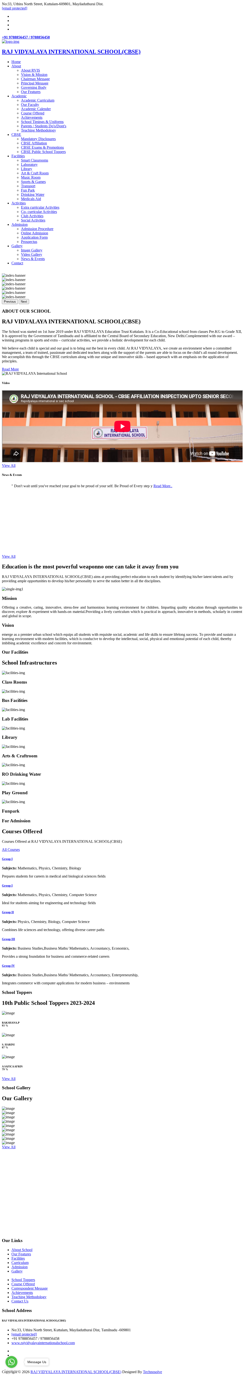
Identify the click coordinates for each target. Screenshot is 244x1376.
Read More (10, 369)
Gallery (17, 246)
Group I (7, 859)
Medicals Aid (31, 199)
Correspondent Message (29, 1288)
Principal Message (34, 83)
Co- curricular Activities (39, 212)
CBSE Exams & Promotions (42, 147)
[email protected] (24, 1334)
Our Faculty (30, 105)
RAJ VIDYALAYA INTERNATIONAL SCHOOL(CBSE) (75, 1372)
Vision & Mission (34, 75)
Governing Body (33, 87)
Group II (8, 912)
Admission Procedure (37, 229)
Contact (17, 263)
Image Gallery (31, 250)
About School (21, 1250)
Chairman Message (35, 79)
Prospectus (29, 242)
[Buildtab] (10, 41)
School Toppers (23, 1280)
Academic (19, 96)
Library (26, 169)
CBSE (16, 135)
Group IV (8, 965)
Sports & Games (33, 182)
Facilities (18, 156)
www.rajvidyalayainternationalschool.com (43, 1343)
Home (16, 62)
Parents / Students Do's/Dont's (43, 126)
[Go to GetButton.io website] (11, 1371)
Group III (8, 939)
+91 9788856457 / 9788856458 (26, 37)
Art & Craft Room (35, 173)
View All (8, 466)
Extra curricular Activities (40, 207)
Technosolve (152, 1372)
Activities (18, 203)
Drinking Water (32, 194)
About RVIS (30, 70)
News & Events (33, 259)
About (16, 66)
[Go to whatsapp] (11, 1362)
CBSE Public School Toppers (43, 152)
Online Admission (34, 233)
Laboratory (29, 165)
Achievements (31, 117)
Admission (19, 224)
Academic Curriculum (37, 100)
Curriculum (20, 1263)
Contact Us (19, 1301)
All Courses (11, 850)
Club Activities (32, 216)
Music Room (31, 177)
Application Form (34, 237)
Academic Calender (36, 109)
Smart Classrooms (34, 160)
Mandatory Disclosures (38, 139)
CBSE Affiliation (34, 143)
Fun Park (28, 190)
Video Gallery (31, 254)
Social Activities (33, 220)
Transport (28, 186)
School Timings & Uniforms (42, 122)
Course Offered (32, 113)
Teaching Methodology (38, 130)
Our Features (31, 92)
